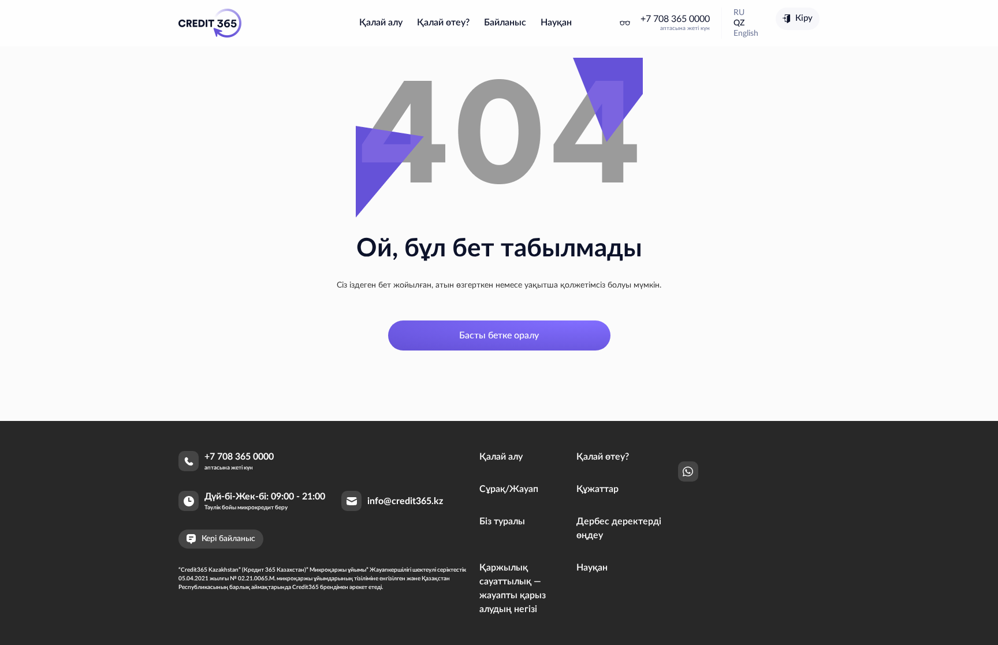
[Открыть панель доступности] (624, 23)
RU (738, 13)
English (745, 33)
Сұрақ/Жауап (508, 489)
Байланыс (505, 22)
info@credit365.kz (405, 501)
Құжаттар (597, 489)
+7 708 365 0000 (675, 19)
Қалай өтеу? (443, 22)
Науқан (556, 22)
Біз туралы (502, 521)
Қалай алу (381, 22)
